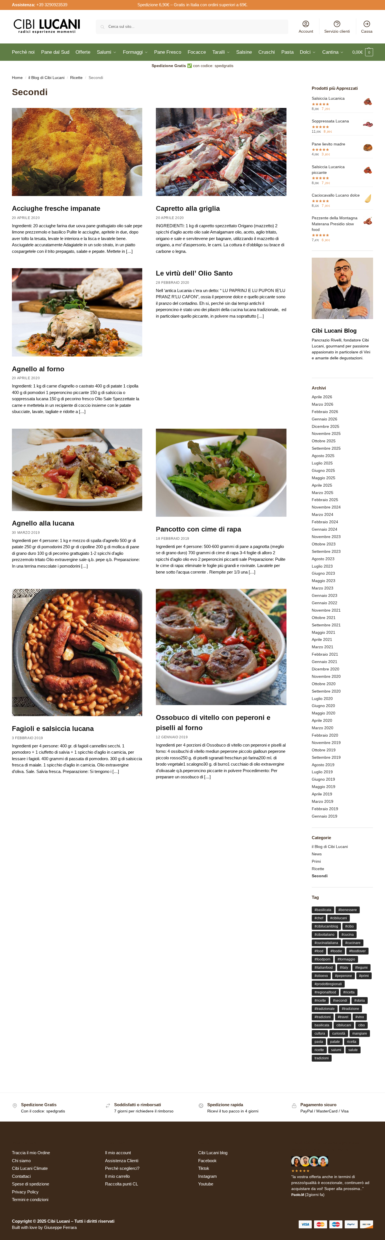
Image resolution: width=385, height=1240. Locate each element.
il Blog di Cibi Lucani (46, 78)
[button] (362, 52)
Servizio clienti (337, 31)
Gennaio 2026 (324, 419)
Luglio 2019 (322, 772)
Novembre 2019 (326, 742)
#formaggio (346, 959)
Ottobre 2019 (324, 750)
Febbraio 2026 (325, 411)
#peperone (343, 976)
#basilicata (323, 910)
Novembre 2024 (326, 507)
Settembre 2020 (326, 691)
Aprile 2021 (322, 639)
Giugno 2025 (323, 470)
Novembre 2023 (326, 536)
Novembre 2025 (326, 433)
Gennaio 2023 (324, 595)
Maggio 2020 (323, 713)
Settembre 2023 (326, 551)
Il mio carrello (117, 1176)
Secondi (320, 876)
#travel (343, 1017)
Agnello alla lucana (43, 523)
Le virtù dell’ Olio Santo (194, 273)
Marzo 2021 (322, 647)
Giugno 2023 (323, 573)
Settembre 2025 (326, 448)
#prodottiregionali (328, 984)
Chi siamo (21, 1160)
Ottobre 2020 (324, 684)
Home (17, 78)
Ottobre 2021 (324, 617)
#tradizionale (325, 1009)
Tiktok (203, 1168)
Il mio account (118, 1152)
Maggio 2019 (323, 786)
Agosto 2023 (323, 559)
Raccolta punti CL (121, 1183)
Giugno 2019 (323, 779)
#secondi (340, 1001)
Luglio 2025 (322, 463)
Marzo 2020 (322, 728)
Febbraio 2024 (325, 522)
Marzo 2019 (322, 801)
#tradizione (350, 1009)
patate (335, 1042)
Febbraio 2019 (325, 808)
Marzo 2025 (322, 492)
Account (306, 31)
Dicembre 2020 (325, 669)
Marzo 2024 (322, 514)
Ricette (76, 78)
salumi (336, 1050)
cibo (361, 1025)
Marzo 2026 (322, 404)
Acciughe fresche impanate (56, 208)
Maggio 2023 (323, 580)
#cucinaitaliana (326, 943)
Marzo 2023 (322, 588)
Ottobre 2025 (324, 441)
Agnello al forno (38, 369)
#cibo (349, 926)
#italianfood (324, 968)
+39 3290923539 (51, 4)
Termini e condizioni (30, 1199)
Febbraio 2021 (325, 654)
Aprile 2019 (322, 794)
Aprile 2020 (322, 720)
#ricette (320, 1001)
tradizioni (322, 1058)
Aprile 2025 (322, 485)
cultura (320, 1033)
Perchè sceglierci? (122, 1168)
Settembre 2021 (326, 625)
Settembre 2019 (326, 757)
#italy (344, 968)
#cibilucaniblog (326, 926)
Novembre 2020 (326, 676)
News (317, 854)
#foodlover (357, 951)
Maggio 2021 (323, 632)
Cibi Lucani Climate (30, 1168)
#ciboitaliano (324, 935)
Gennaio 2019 (324, 816)
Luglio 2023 (322, 566)
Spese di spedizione (30, 1183)
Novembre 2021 (326, 610)
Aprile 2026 (322, 397)
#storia (359, 1001)
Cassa (367, 31)
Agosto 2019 (323, 764)
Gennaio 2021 (324, 661)
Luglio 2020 (322, 698)
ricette (319, 1050)
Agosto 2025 (323, 455)
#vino (359, 1017)
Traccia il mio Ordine (31, 1152)
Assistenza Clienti (121, 1160)
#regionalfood (325, 992)
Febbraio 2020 (325, 735)
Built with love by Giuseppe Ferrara (44, 1227)
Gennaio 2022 (324, 603)
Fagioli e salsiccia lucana (53, 728)
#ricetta (349, 992)
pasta (319, 1042)
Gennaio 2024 (324, 529)
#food (319, 951)
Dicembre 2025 (325, 426)
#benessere (347, 910)
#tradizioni (323, 1017)
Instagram (207, 1176)
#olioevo (321, 976)
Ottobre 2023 (324, 544)
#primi (364, 976)
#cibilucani (338, 918)
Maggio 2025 (323, 478)
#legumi (361, 968)
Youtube (205, 1183)
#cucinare (353, 943)
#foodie (336, 951)
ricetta (351, 1042)
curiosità (338, 1033)
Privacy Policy (25, 1191)
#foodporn (322, 959)
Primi (316, 861)
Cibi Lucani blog (212, 1152)
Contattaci (21, 1176)
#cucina (348, 935)
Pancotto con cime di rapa (198, 529)
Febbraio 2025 (325, 499)
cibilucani (343, 1025)
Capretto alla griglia (188, 208)
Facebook (207, 1160)
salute (353, 1050)
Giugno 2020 (323, 705)
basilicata (322, 1025)
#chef (319, 918)
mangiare (359, 1033)
